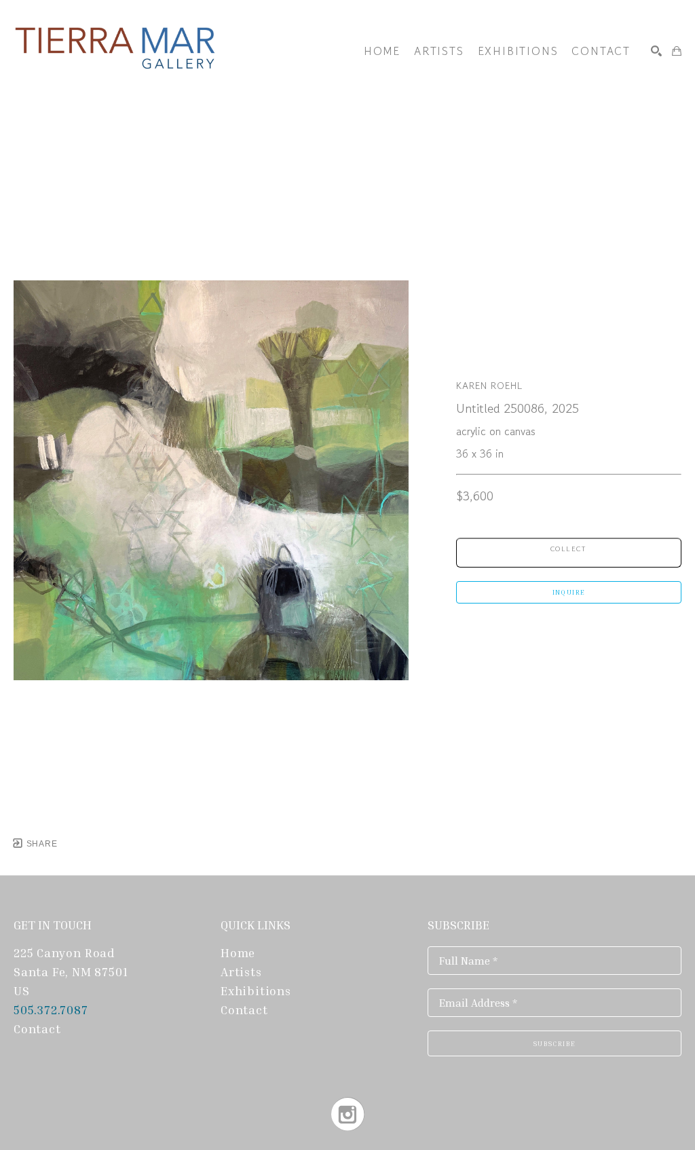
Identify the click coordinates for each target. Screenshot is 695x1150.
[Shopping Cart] (676, 50)
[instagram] (347, 1114)
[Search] (656, 50)
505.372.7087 (52, 1009)
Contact (37, 1028)
